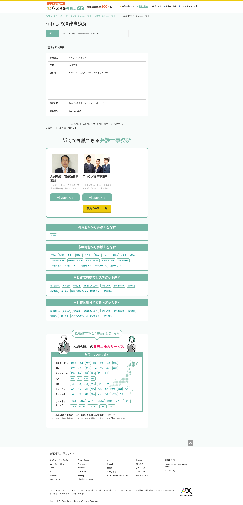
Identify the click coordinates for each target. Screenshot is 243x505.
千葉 (95, 368)
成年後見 (64, 291)
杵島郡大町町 (70, 266)
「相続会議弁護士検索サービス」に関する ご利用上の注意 (78, 415)
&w (56, 464)
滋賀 (100, 384)
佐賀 (79, 394)
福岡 (73, 394)
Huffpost (81, 468)
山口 (86, 389)
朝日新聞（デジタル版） (60, 460)
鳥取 (93, 389)
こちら (107, 418)
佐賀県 (53, 235)
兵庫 (79, 384)
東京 (73, 368)
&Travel (63, 464)
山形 (108, 363)
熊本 (93, 394)
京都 (86, 384)
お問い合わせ (78, 493)
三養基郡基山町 (92, 260)
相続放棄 (76, 286)
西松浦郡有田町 (85, 266)
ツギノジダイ (141, 468)
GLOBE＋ (111, 464)
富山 (93, 373)
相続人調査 (105, 286)
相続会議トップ (128, 6)
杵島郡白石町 (123, 260)
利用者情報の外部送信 (143, 490)
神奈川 (80, 368)
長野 (86, 373)
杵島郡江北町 (55, 266)
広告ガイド (64, 493)
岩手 (88, 363)
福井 (106, 373)
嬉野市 (132, 255)
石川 (100, 373)
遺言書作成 (55, 286)
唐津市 (70, 255)
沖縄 (122, 394)
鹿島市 (115, 255)
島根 (100, 389)
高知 (127, 389)
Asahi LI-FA (140, 472)
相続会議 (139, 464)
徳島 (113, 389)
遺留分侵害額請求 (91, 286)
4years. (139, 460)
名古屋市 (91, 401)
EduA (52, 468)
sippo (109, 460)
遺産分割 (66, 286)
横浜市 (73, 401)
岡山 (79, 389)
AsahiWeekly (170, 470)
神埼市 (98, 255)
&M (51, 464)
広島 (73, 389)
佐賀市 (53, 255)
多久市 (123, 255)
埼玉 (88, 368)
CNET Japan (83, 460)
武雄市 (79, 255)
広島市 (73, 406)
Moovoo (53, 472)
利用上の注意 (102, 124)
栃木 (108, 368)
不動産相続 (107, 291)
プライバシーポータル (165, 490)
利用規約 (88, 124)
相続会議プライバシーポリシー (117, 490)
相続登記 (131, 286)
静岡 (79, 378)
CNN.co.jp (82, 464)
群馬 (115, 368)
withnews (53, 476)
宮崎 (106, 394)
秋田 (95, 363)
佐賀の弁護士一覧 (97, 208)
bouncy (81, 476)
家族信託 (54, 291)
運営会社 (53, 493)
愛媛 (120, 389)
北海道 (73, 363)
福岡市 (109, 401)
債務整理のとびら (85, 479)
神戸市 (118, 401)
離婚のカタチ (55, 479)
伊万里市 (88, 255)
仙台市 (82, 406)
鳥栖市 (62, 255)
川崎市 (103, 406)
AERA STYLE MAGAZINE (118, 476)
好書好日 (110, 468)
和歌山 (107, 384)
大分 (100, 394)
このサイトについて (58, 490)
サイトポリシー (76, 490)
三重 (93, 378)
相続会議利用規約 (93, 490)
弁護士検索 (143, 6)
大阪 (73, 384)
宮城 (101, 363)
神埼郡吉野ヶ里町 (57, 260)
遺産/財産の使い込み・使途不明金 (85, 291)
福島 (115, 363)
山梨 (79, 373)
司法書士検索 (171, 6)
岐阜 (86, 378)
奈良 (93, 384)
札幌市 (101, 401)
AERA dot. (82, 472)
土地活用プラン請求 (189, 6)
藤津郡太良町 (115, 266)
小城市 (106, 255)
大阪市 (82, 401)
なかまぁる (111, 472)
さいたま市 (92, 406)
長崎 (86, 394)
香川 (106, 389)
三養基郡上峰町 (108, 260)
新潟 (73, 373)
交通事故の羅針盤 (143, 476)
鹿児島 (114, 394)
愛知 (73, 378)
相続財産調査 (118, 286)
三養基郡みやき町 (75, 260)
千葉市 (111, 406)
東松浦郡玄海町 (100, 266)
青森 (81, 363)
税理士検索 (156, 6)
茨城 (101, 368)
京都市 (127, 401)
